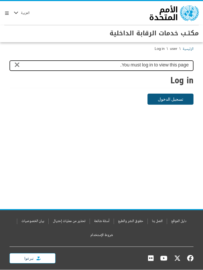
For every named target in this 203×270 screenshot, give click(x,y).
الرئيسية (188, 49)
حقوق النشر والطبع (130, 221)
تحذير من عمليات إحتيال (69, 221)
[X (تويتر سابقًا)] (177, 258)
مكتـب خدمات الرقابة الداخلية (154, 33)
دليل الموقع (178, 221)
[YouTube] (164, 258)
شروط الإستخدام (101, 235)
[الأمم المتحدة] (174, 13)
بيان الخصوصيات (32, 221)
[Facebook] (188, 258)
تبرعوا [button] (29, 258)
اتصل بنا (157, 221)
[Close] (17, 65)
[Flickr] (150, 258)
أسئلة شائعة (101, 221)
